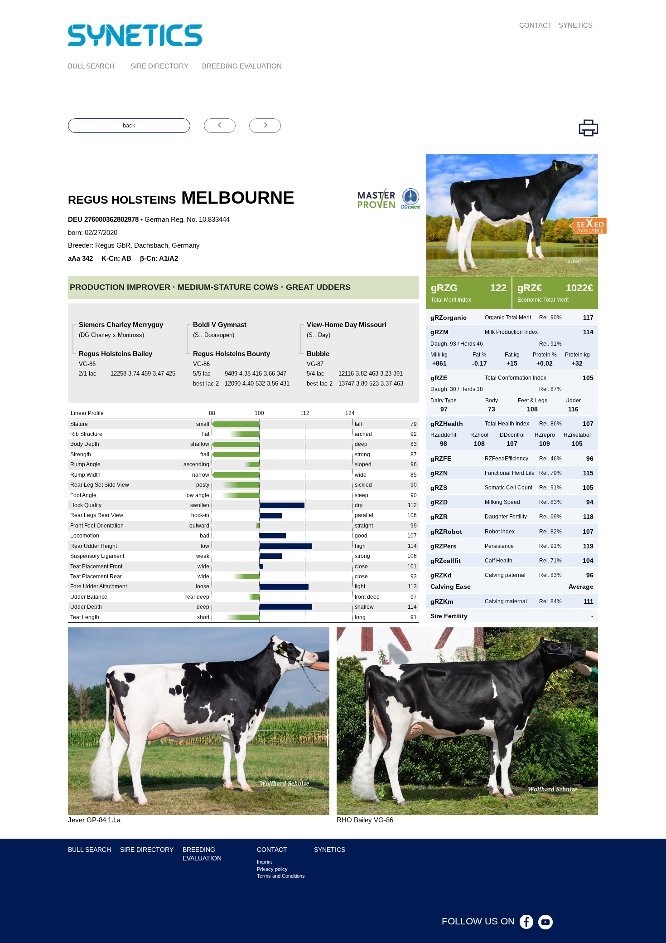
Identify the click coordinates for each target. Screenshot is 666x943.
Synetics (576, 25)
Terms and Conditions (281, 876)
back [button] (129, 125)
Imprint (264, 862)
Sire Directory (159, 66)
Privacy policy (272, 869)
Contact (535, 25)
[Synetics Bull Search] (135, 35)
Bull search (91, 66)
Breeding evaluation (242, 66)
